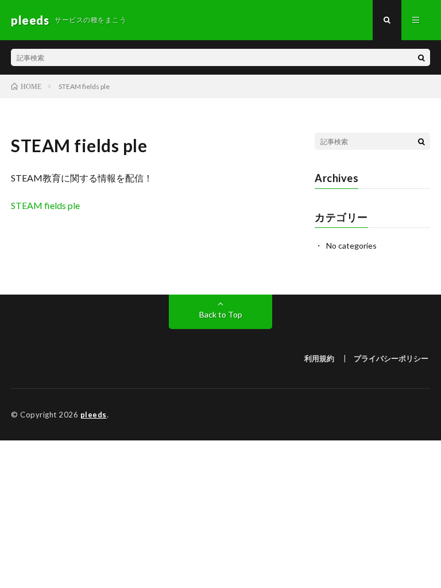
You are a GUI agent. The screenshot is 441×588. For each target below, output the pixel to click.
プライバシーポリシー (391, 358)
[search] (421, 57)
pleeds (93, 414)
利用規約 (319, 358)
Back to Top (220, 314)
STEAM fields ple (45, 205)
